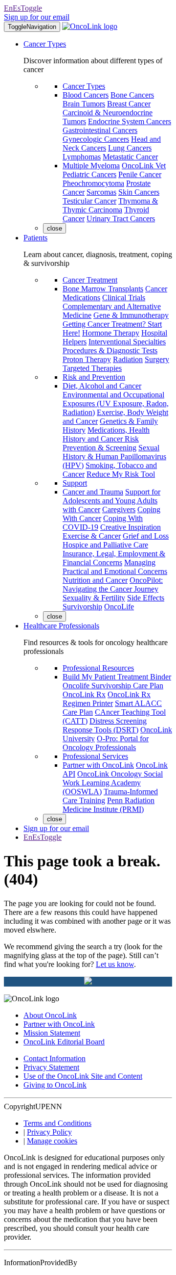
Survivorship (82, 606)
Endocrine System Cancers (129, 121)
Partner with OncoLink (98, 765)
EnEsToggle (23, 8)
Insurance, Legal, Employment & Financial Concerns (114, 558)
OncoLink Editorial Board (64, 1042)
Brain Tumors (84, 104)
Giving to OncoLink (55, 1085)
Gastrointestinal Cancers (100, 130)
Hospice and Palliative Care (105, 545)
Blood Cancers (86, 95)
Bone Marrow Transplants (103, 289)
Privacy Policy (49, 1132)
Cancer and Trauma (93, 492)
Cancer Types (44, 44)
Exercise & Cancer (92, 536)
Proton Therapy (87, 359)
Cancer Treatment (90, 280)
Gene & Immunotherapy (131, 315)
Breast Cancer (129, 104)
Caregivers (118, 509)
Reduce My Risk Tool (121, 474)
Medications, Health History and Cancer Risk (106, 434)
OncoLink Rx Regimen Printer (107, 698)
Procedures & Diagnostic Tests (110, 350)
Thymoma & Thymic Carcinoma (110, 205)
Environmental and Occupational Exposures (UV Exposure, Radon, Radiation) (116, 403)
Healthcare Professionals (61, 626)
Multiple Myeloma (91, 165)
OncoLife (119, 606)
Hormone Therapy (110, 333)
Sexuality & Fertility (94, 598)
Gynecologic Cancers (96, 139)
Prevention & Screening (99, 447)
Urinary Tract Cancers (121, 218)
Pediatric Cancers (89, 174)
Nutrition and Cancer (95, 580)
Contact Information (54, 1058)
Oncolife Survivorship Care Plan (113, 685)
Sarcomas (101, 192)
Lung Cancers (130, 148)
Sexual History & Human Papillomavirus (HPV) (114, 456)
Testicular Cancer (89, 201)
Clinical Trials (123, 297)
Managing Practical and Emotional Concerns (115, 566)
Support (75, 483)
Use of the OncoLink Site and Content (82, 1076)
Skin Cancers (138, 192)
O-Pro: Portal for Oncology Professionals (106, 743)
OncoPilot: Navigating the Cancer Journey (113, 584)
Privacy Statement (51, 1067)
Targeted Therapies (92, 368)
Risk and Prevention (94, 377)
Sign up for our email (36, 17)
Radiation (128, 359)
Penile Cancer (139, 174)
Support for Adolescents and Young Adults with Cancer (111, 501)
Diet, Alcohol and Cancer (102, 386)
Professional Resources (98, 668)
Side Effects (145, 598)
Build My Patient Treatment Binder (117, 677)
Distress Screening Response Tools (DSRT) (105, 725)
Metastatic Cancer (130, 157)
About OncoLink (50, 1015)
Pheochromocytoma (93, 183)
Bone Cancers (132, 95)
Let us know (115, 964)
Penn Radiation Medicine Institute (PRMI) (108, 804)
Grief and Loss (146, 536)
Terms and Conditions (57, 1123)
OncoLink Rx (84, 694)
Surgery (157, 359)
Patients (35, 238)
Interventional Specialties (127, 342)
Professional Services (95, 756)
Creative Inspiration (130, 527)
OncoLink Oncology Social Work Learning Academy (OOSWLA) (113, 783)
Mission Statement (51, 1033)
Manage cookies (52, 1141)
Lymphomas (82, 157)
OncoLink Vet (144, 165)
